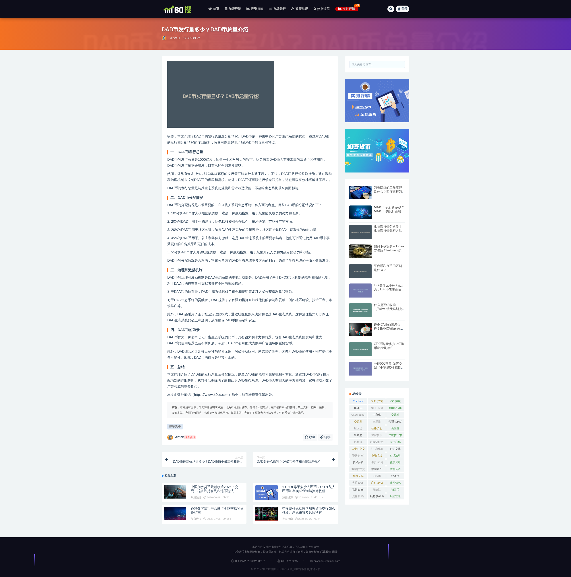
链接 (327, 437)
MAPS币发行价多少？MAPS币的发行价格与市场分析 (389, 211)
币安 (358, 455)
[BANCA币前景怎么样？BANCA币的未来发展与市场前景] (360, 329)
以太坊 (358, 429)
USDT (358, 414)
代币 (395, 421)
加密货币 (376, 436)
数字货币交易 (358, 470)
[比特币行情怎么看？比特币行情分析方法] (360, 232)
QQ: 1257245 (289, 561)
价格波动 (376, 429)
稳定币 (395, 490)
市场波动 (395, 456)
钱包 (377, 496)
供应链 (395, 429)
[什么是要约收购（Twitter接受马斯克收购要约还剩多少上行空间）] (360, 310)
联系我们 (325, 551)
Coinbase (358, 402)
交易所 (358, 422)
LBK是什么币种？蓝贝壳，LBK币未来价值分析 (389, 289)
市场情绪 (376, 456)
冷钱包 (358, 436)
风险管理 (395, 497)
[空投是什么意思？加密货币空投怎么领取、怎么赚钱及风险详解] (266, 514)
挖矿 (377, 462)
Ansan (185, 437)
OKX (395, 408)
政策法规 (302, 8)
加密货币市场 (395, 436)
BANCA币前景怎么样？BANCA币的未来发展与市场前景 (388, 328)
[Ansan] (164, 38)
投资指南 (257, 8)
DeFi (377, 401)
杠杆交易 (358, 477)
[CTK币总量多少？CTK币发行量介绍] (360, 349)
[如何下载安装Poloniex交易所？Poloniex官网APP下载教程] (360, 251)
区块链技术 (376, 443)
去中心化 (395, 443)
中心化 (377, 415)
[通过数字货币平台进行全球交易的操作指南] (175, 513)
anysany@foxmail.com (327, 561)
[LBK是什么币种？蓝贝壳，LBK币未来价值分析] (360, 290)
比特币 (377, 477)
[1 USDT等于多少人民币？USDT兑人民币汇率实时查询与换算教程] (266, 492)
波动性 (395, 477)
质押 (358, 496)
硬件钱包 (395, 483)
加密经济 (235, 8)
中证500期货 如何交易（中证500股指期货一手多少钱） (389, 367)
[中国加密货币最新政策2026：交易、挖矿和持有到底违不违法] (175, 492)
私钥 (358, 489)
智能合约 (395, 470)
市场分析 (279, 8)
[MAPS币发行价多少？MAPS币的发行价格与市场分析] (360, 212)
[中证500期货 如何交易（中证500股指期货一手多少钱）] (360, 369)
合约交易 (395, 450)
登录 (404, 8)
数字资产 (376, 470)
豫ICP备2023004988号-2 (250, 561)
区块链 (358, 443)
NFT (377, 408)
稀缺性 (377, 490)
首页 (216, 8)
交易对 (395, 415)
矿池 (377, 482)
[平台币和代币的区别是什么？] (360, 271)
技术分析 (358, 463)
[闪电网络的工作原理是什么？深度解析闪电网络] (360, 192)
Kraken (358, 409)
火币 (358, 482)
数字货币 (175, 426)
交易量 (377, 422)
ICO (395, 401)
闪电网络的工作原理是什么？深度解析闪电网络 (388, 191)
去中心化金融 (376, 450)
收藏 (311, 437)
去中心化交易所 (358, 450)
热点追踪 (323, 8)
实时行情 (349, 8)
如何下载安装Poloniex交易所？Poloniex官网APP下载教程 (389, 250)
